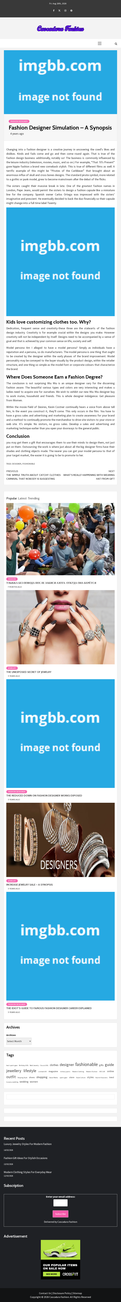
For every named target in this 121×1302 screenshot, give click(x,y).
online (110, 1071)
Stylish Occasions (101, 1078)
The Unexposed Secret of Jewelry (28, 672)
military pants (65, 1072)
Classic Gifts (44, 1065)
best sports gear (12, 1065)
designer (16, 463)
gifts (101, 1065)
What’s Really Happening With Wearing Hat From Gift (89, 475)
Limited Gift (42, 1072)
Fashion (12, 579)
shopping (41, 1077)
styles (90, 1077)
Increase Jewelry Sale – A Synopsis (29, 884)
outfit (11, 1076)
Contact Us (45, 1293)
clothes (54, 1065)
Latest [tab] (22, 498)
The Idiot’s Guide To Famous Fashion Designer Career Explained (49, 1008)
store (71, 1077)
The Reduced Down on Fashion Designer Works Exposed (44, 795)
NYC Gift (102, 1072)
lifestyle (29, 1070)
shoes (32, 1077)
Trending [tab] (34, 498)
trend (111, 1077)
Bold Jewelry (34, 1065)
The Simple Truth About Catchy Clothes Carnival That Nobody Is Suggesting (33, 475)
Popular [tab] (11, 498)
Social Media (53, 1078)
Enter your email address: (60, 1196)
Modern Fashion (91, 1072)
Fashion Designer (19, 121)
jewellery (13, 1070)
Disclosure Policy (62, 1293)
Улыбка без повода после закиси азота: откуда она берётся (51, 582)
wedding (24, 1081)
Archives (11, 1035)
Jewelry (12, 668)
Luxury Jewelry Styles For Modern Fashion (28, 1144)
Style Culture (80, 1078)
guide (109, 1064)
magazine (53, 1071)
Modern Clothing (78, 1072)
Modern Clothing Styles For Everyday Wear (28, 1172)
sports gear (63, 1078)
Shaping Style (22, 1078)
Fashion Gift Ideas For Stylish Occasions (25, 1158)
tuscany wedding (12, 1082)
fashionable (28, 463)
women (34, 1081)
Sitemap (77, 1293)
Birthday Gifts (24, 1065)
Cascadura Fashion (67, 1221)
